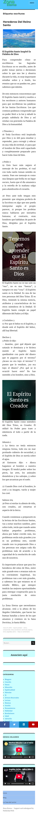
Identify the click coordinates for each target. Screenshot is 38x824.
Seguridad (8, 721)
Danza (7, 685)
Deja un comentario (24, 631)
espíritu (30, 630)
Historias (8, 692)
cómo (25, 628)
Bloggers (8, 679)
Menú (32, 3)
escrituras (24, 630)
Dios (12, 630)
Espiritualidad (17, 628)
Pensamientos (10, 708)
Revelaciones (9, 713)
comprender (7, 630)
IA (5, 695)
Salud (7, 716)
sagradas (9, 631)
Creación (8, 682)
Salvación (8, 719)
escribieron (17, 630)
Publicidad (8, 711)
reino (4, 631)
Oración (8, 705)
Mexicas (8, 703)
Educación (8, 687)
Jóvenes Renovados (12, 698)
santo (14, 631)
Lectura (7, 700)
